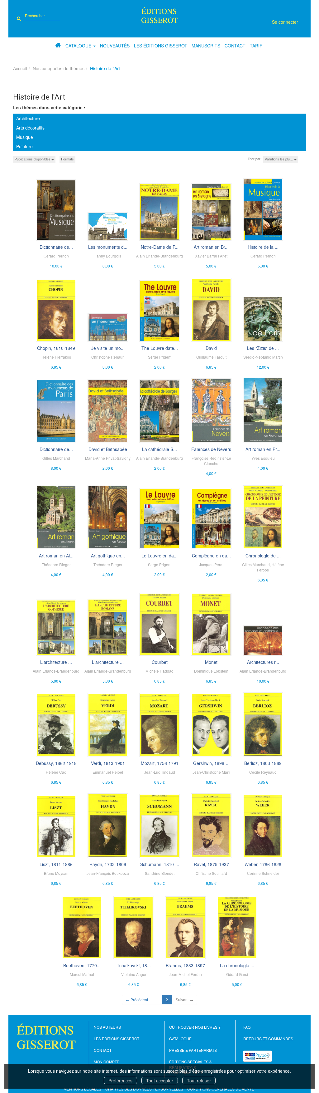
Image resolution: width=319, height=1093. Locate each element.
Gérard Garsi (237, 974)
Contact (235, 45)
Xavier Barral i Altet (211, 255)
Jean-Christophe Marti (211, 772)
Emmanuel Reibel (108, 772)
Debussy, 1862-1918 (56, 763)
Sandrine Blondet (159, 873)
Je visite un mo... (108, 348)
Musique (24, 137)
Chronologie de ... (263, 555)
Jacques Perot (211, 564)
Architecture (28, 118)
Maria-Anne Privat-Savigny (108, 458)
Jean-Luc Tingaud (159, 772)
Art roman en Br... (211, 247)
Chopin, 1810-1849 (56, 348)
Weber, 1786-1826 (263, 864)
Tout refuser (199, 1080)
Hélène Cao (56, 772)
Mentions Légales (82, 1088)
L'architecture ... (56, 662)
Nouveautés (115, 45)
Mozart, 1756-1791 (160, 763)
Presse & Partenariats (193, 1050)
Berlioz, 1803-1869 (263, 763)
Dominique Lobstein (211, 671)
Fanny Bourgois (107, 255)
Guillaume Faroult (211, 357)
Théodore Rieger (56, 564)
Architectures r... (263, 662)
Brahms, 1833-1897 (185, 965)
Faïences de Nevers (211, 449)
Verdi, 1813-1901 (108, 763)
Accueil (20, 68)
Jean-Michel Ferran (185, 974)
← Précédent (137, 999)
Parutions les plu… (279, 158)
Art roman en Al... (56, 555)
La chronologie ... (237, 965)
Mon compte (106, 1061)
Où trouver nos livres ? (195, 1027)
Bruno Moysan (56, 873)
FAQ (246, 1027)
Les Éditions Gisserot (160, 45)
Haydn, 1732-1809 (107, 864)
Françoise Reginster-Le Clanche (211, 460)
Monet (211, 662)
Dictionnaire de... (56, 247)
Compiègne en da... (211, 555)
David (211, 348)
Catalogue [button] (79, 45)
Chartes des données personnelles (144, 1088)
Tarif (256, 45)
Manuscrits (206, 45)
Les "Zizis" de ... (263, 348)
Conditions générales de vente (220, 1088)
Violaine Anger (133, 974)
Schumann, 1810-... (159, 864)
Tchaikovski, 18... (134, 965)
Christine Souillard (211, 873)
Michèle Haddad (159, 671)
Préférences (120, 1080)
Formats (67, 158)
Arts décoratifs (30, 128)
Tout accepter (159, 1080)
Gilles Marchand (56, 458)
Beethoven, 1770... (82, 965)
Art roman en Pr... (262, 449)
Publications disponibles (33, 158)
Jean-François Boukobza (108, 873)
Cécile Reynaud (263, 772)
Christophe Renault (107, 357)
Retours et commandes (268, 1038)
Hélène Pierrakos (56, 357)
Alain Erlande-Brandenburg (159, 255)
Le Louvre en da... (159, 555)
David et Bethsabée (107, 449)
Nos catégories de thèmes (58, 68)
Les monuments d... (107, 247)
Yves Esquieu (263, 458)
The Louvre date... (159, 348)
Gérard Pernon (56, 255)
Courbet (160, 662)
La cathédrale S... (159, 449)
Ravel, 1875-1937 (211, 864)
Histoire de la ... (263, 247)
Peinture (24, 146)
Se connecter (285, 22)
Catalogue (180, 1038)
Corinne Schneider (263, 873)
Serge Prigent (159, 357)
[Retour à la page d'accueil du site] (159, 15)
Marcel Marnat (82, 974)
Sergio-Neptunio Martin (263, 357)
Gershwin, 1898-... (211, 763)
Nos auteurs (107, 1027)
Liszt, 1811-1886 (56, 864)
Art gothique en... (108, 555)
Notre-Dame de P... (160, 247)
